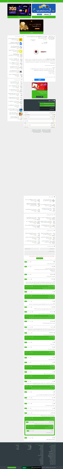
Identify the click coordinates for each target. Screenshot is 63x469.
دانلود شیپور (41, 462)
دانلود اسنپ (41, 451)
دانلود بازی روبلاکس (53, 450)
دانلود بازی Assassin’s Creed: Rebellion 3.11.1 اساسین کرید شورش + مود (46, 234)
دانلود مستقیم (39, 96)
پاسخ (25, 261)
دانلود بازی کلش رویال (53, 462)
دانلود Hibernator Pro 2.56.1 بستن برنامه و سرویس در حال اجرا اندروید (14, 67)
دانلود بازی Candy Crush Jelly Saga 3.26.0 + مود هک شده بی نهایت (30, 234)
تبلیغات (18, 446)
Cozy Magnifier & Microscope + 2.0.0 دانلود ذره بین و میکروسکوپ (46, 226)
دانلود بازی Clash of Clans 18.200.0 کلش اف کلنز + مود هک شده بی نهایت (14, 114)
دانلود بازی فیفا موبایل (53, 464)
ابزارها (42, 43)
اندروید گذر (31, 1)
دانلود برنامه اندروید (40, 445)
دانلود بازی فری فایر (53, 447)
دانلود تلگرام (41, 446)
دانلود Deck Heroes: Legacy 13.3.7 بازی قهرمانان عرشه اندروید (46, 238)
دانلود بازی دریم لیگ (53, 449)
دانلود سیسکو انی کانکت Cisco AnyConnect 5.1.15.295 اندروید (47, 200)
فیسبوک (29, 446)
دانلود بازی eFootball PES (52, 454)
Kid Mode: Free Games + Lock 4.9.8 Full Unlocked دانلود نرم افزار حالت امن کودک (46, 222)
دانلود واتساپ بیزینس (40, 455)
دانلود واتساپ (41, 447)
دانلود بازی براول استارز (53, 460)
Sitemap (18, 449)
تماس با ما (17, 447)
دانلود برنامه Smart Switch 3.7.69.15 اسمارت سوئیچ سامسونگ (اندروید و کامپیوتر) (47, 209)
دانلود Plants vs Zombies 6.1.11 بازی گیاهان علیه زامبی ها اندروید (46, 242)
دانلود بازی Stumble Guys (52, 451)
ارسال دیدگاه (39, 258)
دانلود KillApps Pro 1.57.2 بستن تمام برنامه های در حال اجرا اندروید (30, 200)
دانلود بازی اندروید (53, 445)
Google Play (51, 109)
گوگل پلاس (28, 449)
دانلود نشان (41, 452)
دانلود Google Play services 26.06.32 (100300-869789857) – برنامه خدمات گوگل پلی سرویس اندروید (31, 204)
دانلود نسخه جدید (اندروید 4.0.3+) (48, 103)
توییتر (29, 447)
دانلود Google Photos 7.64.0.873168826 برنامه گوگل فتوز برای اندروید (14, 55)
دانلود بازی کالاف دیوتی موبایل (52, 455)
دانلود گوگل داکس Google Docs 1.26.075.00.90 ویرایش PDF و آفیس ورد (14, 43)
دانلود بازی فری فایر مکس (52, 452)
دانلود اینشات (41, 454)
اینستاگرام (29, 445)
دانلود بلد (42, 456)
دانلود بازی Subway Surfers (52, 456)
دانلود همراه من (41, 460)
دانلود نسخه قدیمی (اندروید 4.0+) (48, 105)
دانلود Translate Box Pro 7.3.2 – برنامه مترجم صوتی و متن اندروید (31, 222)
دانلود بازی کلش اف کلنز (53, 461)
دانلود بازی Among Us (53, 459)
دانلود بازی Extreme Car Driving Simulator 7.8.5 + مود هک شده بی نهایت (14, 118)
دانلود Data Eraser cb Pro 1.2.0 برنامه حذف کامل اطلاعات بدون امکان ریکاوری (31, 218)
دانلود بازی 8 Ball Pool (53, 457)
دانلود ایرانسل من (41, 459)
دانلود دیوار (42, 450)
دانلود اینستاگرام (41, 449)
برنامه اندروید (45, 43)
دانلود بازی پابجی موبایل (52, 446)
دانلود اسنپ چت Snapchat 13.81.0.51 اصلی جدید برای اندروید (14, 51)
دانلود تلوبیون (41, 461)
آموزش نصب (51, 107)
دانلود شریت (41, 457)
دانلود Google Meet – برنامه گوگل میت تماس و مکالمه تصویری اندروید (14, 60)
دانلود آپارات (41, 464)
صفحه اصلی (17, 445)
